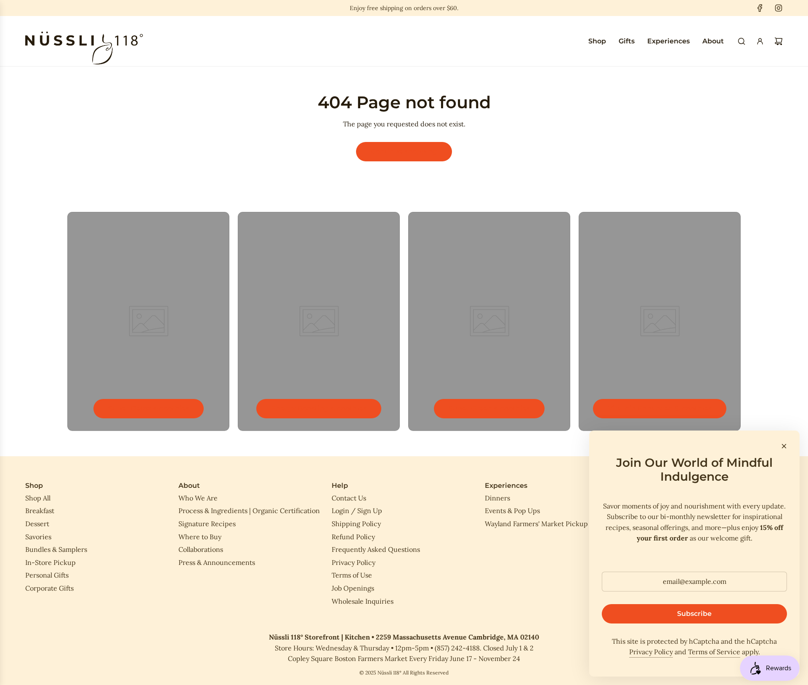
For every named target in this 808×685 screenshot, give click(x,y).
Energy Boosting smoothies (319, 408)
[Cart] (778, 41)
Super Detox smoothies (148, 408)
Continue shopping (404, 151)
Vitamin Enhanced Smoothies (660, 408)
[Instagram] (778, 8)
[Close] (784, 446)
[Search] (741, 41)
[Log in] (760, 41)
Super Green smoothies (489, 408)
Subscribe (694, 614)
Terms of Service (714, 652)
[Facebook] (760, 8)
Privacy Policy (651, 652)
